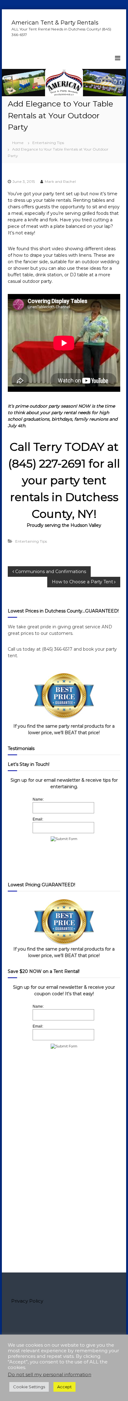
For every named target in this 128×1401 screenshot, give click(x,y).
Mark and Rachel (60, 181)
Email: (38, 819)
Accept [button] (64, 1386)
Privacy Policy (27, 1301)
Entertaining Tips (48, 142)
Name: (38, 799)
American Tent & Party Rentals (54, 22)
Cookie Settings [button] (29, 1386)
